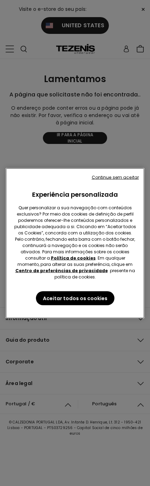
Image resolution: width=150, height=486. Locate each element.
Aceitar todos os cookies (75, 298)
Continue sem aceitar (115, 177)
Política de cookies (73, 258)
